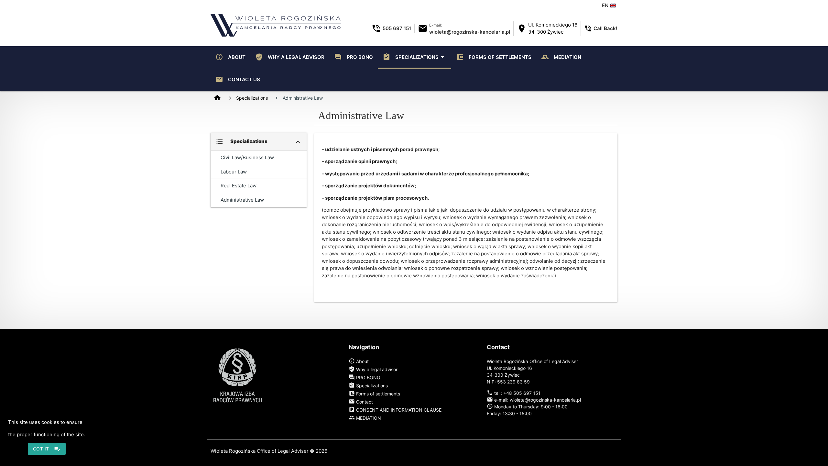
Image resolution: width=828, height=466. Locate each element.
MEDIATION (561, 57)
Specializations (414, 57)
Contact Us (237, 79)
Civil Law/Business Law (247, 157)
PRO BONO (353, 57)
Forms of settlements (493, 57)
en (606, 5)
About (230, 57)
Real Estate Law (238, 186)
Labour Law (234, 172)
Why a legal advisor (289, 57)
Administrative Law (242, 200)
